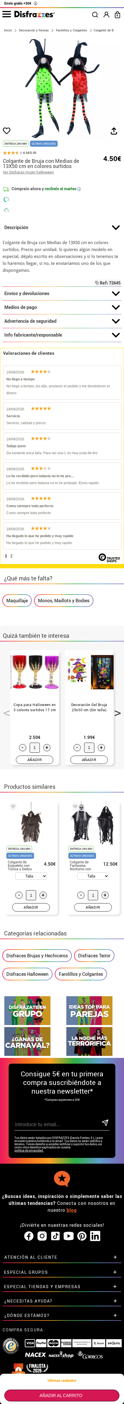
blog (72, 1210)
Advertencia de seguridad (30, 321)
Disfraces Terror (94, 955)
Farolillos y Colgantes (81, 974)
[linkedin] (95, 1236)
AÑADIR (34, 759)
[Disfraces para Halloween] (89, 1054)
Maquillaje (17, 600)
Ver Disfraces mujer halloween (28, 172)
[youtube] (68, 1236)
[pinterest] (82, 1236)
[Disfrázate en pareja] (89, 1023)
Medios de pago (20, 307)
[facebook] (29, 1236)
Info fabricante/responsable (33, 335)
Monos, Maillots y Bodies (63, 600)
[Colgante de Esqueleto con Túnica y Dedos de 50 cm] (12, 807)
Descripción (16, 227)
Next (116, 710)
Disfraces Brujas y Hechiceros (37, 955)
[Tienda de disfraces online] (34, 15)
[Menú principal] (6, 14)
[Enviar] (105, 1123)
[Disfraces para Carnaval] (27, 1054)
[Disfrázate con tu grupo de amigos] (27, 1023)
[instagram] (42, 1236)
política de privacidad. (29, 1150)
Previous (4, 710)
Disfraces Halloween (27, 974)
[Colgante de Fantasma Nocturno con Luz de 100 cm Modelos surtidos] (74, 807)
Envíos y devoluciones (26, 293)
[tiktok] (55, 1236)
